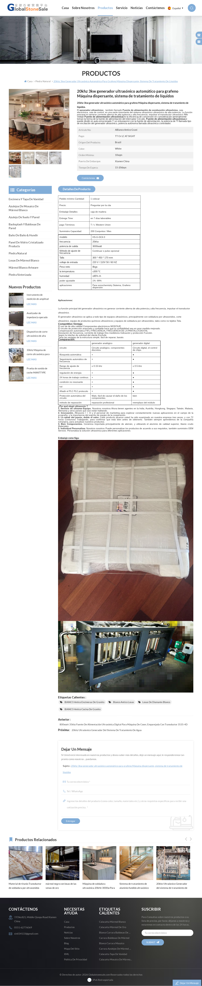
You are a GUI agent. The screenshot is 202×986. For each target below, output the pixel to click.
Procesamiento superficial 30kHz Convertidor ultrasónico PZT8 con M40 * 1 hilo (172, 886)
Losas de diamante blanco (156, 702)
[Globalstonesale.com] (28, 7)
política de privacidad (75, 959)
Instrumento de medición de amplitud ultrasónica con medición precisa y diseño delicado (38, 297)
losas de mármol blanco (24, 260)
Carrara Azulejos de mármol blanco (115, 948)
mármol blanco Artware (23, 267)
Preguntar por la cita (101, 205)
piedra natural (18, 253)
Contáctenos (155, 8)
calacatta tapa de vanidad (113, 954)
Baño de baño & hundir (23, 235)
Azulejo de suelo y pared (24, 217)
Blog (66, 943)
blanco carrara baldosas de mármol (115, 932)
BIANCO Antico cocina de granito (82, 709)
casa (66, 921)
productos (69, 927)
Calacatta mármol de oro (112, 927)
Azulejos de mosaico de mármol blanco (24, 208)
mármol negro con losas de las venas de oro (24, 885)
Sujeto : (122, 769)
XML (66, 954)
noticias (137, 8)
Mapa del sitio (71, 948)
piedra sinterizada (20, 274)
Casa (65, 8)
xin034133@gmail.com (26, 933)
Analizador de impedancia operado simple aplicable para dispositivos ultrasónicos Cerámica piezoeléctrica (38, 315)
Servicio (122, 8)
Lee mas (31, 304)
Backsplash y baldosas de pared (25, 226)
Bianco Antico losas (123, 702)
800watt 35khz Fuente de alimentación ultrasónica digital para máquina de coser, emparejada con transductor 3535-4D (123, 724)
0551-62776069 (23, 927)
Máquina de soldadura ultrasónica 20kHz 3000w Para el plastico (62, 886)
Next (191, 839)
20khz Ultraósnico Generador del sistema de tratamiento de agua (107, 730)
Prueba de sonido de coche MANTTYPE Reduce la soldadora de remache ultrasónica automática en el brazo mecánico (38, 371)
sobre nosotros (83, 8)
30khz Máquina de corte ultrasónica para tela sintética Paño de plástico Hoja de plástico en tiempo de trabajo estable (38, 352)
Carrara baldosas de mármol (114, 937)
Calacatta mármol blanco (112, 921)
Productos (105, 8)
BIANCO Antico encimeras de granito (84, 702)
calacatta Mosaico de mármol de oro (115, 959)
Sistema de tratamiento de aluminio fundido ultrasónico (97, 885)
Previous (186, 839)
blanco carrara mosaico (111, 943)
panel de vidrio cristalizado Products (26, 244)
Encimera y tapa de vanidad (26, 199)
